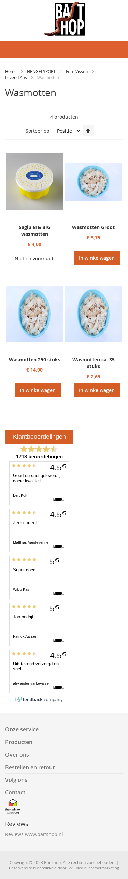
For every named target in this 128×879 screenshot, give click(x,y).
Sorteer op (37, 130)
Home (11, 71)
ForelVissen (77, 71)
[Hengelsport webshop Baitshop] (64, 19)
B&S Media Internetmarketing (93, 867)
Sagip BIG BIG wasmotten (35, 230)
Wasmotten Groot (93, 227)
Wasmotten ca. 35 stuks (93, 362)
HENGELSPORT (42, 71)
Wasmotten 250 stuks (34, 359)
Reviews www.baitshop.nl (34, 834)
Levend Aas (16, 77)
